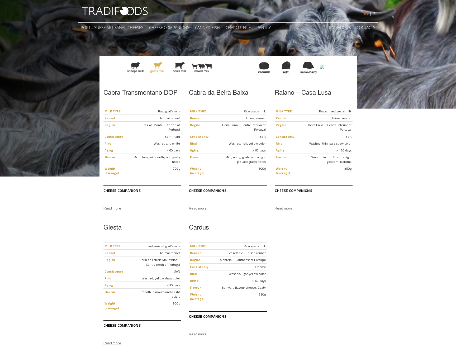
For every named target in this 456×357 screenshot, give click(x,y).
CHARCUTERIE (238, 27)
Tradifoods (339, 27)
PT (375, 13)
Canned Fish (207, 27)
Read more (112, 208)
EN (366, 13)
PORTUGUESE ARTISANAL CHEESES (112, 27)
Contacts (366, 27)
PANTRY (263, 27)
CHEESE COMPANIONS (169, 27)
